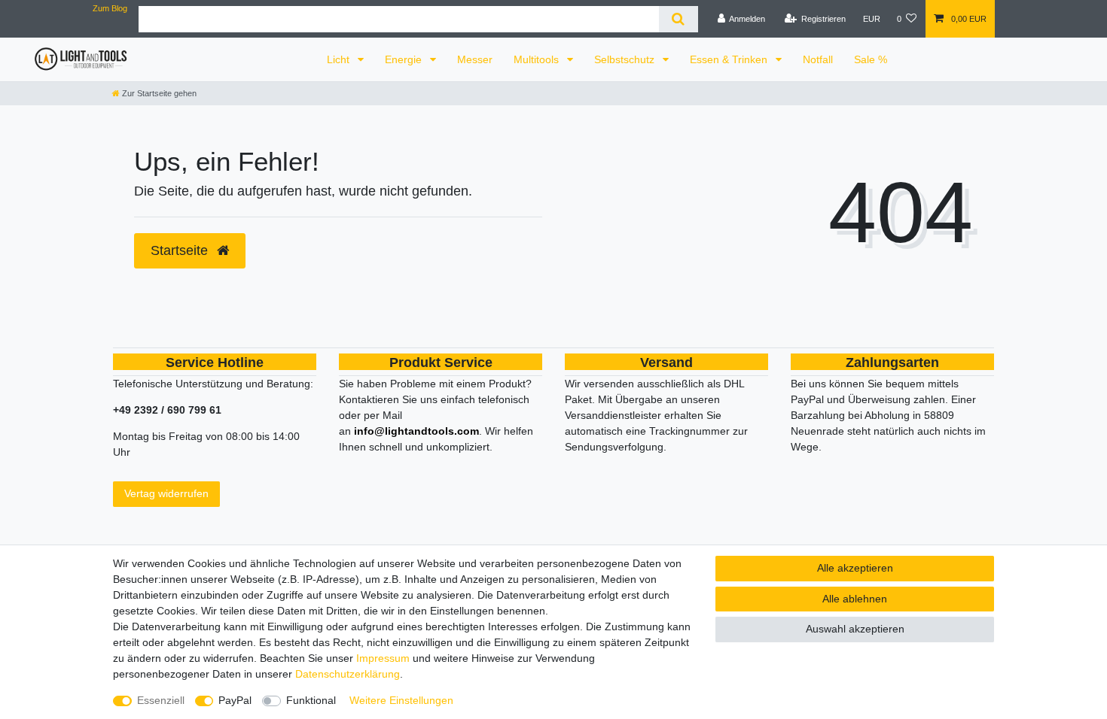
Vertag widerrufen (166, 493)
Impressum (383, 658)
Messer (475, 59)
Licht (339, 59)
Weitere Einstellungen (401, 700)
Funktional (311, 700)
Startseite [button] (181, 250)
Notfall (818, 59)
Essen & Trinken (730, 59)
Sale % (870, 59)
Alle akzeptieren (855, 568)
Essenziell (160, 700)
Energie (405, 59)
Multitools (538, 59)
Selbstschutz (625, 59)
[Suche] (678, 19)
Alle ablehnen (854, 599)
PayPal (235, 700)
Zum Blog (110, 8)
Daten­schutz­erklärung (347, 674)
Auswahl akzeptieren (855, 629)
